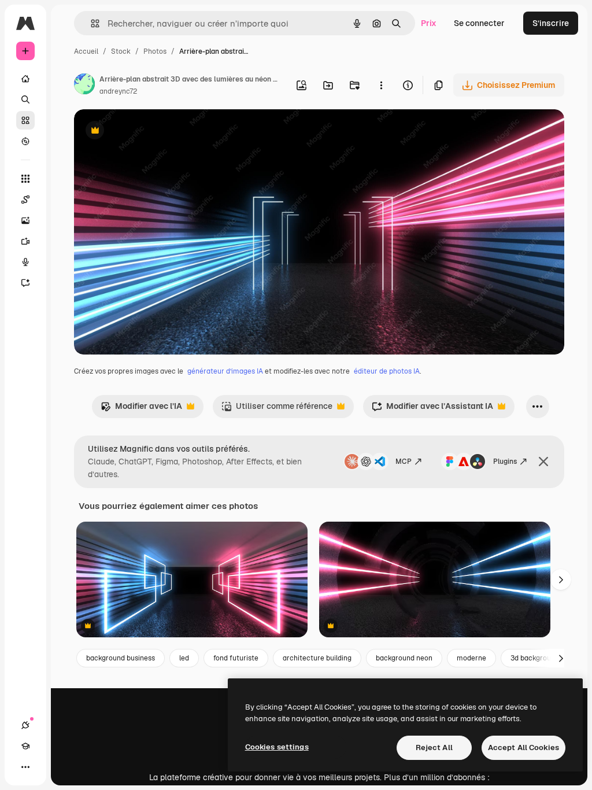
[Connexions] (25, 725)
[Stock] (25, 120)
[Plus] (25, 767)
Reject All (434, 747)
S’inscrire (550, 23)
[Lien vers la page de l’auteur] (84, 85)
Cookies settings (277, 747)
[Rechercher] (25, 99)
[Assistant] (25, 283)
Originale (150, 131)
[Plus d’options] (381, 85)
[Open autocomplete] (90, 23)
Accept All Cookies (523, 747)
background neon (404, 658)
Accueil (86, 51)
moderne (471, 658)
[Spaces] (25, 199)
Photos (154, 51)
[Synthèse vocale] (25, 262)
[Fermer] (543, 461)
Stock (121, 51)
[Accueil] (25, 78)
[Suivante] (560, 579)
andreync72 (118, 91)
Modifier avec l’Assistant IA (432, 409)
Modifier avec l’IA (141, 409)
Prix (428, 23)
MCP (403, 461)
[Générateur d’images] (25, 220)
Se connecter (479, 23)
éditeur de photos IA (387, 371)
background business (120, 658)
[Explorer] (25, 141)
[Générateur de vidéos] (25, 241)
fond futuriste (235, 658)
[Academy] (25, 746)
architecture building (317, 658)
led (184, 658)
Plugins (505, 461)
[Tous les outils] (25, 178)
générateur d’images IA (225, 371)
